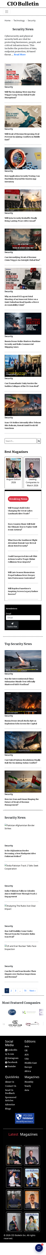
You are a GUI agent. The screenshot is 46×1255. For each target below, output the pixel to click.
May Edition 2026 (14, 1221)
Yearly (28, 1086)
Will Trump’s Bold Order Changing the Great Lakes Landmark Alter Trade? (20, 511)
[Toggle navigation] (6, 11)
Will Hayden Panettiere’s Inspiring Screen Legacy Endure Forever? (23, 591)
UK (26, 1050)
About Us (9, 1082)
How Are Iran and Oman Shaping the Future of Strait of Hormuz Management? (22, 802)
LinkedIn (12, 1050)
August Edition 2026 (14, 1154)
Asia (27, 1046)
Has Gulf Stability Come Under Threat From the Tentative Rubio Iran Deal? (20, 934)
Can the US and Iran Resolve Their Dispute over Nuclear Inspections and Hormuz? (20, 974)
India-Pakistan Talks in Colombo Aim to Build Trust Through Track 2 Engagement (21, 894)
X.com (10, 1054)
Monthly (29, 1082)
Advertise (10, 1104)
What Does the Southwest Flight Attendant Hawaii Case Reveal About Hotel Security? (22, 543)
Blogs (8, 1108)
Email (8, 613)
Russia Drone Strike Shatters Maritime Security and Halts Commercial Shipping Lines (23, 344)
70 (25, 990)
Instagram (12, 1058)
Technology (19, 20)
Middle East (31, 1063)
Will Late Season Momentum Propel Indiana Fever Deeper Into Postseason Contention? (21, 575)
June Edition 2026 (14, 1199)
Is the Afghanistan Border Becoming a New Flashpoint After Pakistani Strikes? (20, 853)
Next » (33, 990)
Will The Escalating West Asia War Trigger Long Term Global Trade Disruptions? (20, 95)
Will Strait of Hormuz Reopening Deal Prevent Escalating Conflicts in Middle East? (22, 137)
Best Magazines (16, 452)
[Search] (39, 441)
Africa (28, 1071)
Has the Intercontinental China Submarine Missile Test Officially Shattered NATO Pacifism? (20, 682)
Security (32, 20)
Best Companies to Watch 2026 (32, 1177)
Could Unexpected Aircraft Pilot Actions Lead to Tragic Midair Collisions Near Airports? (22, 559)
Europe (28, 1067)
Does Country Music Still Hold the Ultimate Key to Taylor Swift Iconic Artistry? (22, 527)
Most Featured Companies (21, 1003)
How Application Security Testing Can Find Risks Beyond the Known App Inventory (22, 179)
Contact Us (10, 1086)
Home (7, 20)
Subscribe (12, 626)
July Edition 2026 (14, 1177)
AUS (26, 1054)
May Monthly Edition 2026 (33, 1199)
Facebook (12, 1062)
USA (27, 1058)
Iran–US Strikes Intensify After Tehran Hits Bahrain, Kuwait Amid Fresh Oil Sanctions (23, 425)
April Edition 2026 (32, 1221)
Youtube (11, 1066)
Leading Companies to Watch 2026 (32, 482)
